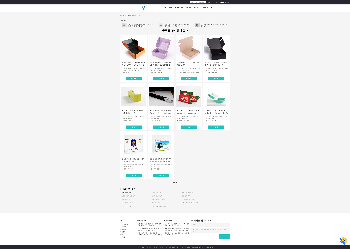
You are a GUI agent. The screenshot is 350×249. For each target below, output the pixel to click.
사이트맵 (122, 237)
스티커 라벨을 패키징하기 (159, 206)
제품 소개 (126, 15)
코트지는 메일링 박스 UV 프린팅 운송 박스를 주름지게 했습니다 (216, 64)
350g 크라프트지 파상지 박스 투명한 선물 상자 (188, 64)
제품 (164, 7)
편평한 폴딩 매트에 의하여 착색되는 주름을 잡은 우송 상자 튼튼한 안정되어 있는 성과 (161, 160)
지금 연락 (133, 78)
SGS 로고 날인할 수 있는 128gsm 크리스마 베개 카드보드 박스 (188, 112)
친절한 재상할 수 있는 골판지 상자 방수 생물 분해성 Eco (133, 160)
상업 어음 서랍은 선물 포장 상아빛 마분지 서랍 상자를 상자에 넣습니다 (149, 224)
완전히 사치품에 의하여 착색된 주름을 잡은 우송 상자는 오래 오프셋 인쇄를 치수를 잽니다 (161, 112)
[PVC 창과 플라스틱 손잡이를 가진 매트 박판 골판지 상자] (197, 25)
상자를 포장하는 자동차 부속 (190, 203)
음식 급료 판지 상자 (127, 203)
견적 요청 (215, 2)
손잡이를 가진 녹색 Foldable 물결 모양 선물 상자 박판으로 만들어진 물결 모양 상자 (216, 112)
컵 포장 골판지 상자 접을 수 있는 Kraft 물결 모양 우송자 (132, 112)
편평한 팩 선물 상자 (187, 192)
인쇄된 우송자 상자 (157, 196)
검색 (207, 2)
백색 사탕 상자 (156, 203)
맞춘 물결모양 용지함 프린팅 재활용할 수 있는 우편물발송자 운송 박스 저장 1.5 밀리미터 (161, 64)
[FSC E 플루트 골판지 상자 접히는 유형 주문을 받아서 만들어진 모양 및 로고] (124, 25)
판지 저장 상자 (126, 199)
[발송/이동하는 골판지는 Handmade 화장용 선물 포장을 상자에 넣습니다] (160, 25)
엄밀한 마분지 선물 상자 (128, 196)
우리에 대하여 (179, 7)
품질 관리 (196, 7)
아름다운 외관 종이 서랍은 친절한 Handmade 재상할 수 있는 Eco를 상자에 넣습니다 (150, 234)
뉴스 (212, 7)
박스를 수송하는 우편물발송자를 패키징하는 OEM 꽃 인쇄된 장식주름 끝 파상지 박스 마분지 (133, 64)
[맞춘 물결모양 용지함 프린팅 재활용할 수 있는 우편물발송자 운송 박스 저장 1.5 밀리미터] (161, 48)
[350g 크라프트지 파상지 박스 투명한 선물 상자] (188, 48)
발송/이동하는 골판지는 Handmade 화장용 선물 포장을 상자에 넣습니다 (177, 224)
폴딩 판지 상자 (186, 196)
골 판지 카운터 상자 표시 (159, 199)
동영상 (170, 7)
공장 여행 (188, 7)
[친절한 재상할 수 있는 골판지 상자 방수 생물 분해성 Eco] (133, 144)
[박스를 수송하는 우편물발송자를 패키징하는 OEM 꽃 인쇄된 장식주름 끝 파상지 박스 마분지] (133, 48)
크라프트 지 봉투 (126, 206)
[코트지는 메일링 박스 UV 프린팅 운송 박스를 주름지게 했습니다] (216, 48)
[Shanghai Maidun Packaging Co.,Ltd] (144, 8)
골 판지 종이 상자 (126, 192)
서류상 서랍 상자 (156, 192)
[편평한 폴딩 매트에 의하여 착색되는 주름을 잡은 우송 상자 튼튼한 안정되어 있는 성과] (161, 144)
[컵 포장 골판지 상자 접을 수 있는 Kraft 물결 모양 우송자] (133, 96)
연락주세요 (205, 7)
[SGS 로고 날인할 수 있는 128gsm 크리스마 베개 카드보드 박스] (188, 96)
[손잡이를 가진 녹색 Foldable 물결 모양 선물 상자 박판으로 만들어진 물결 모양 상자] (216, 96)
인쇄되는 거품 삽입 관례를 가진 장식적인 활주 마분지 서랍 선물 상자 (149, 229)
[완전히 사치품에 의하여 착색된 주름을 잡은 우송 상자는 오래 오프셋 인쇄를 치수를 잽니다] (161, 96)
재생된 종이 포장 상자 (188, 199)
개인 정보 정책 (142, 247)
